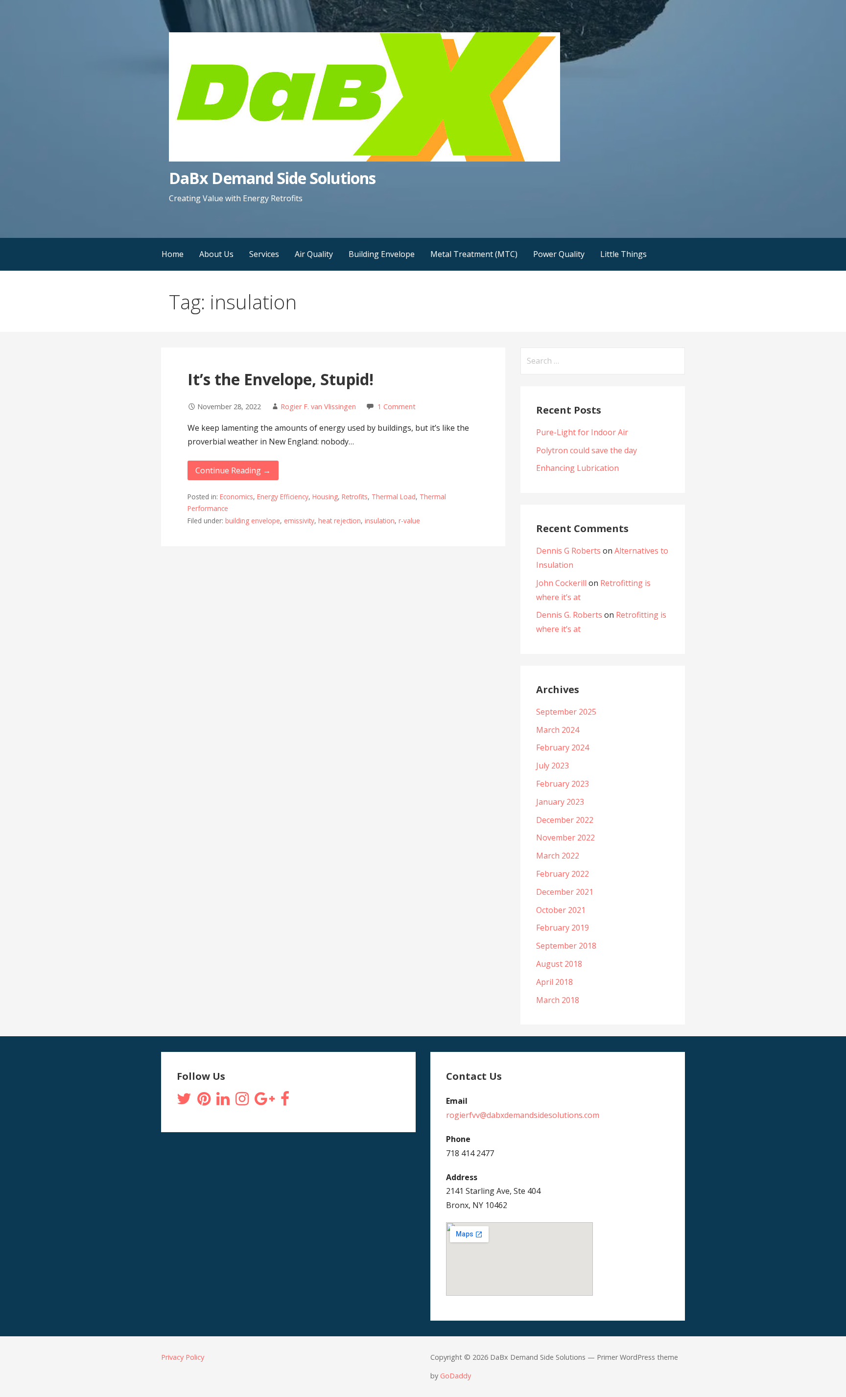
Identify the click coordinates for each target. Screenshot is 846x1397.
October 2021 (561, 910)
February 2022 (562, 873)
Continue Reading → (233, 470)
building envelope (252, 520)
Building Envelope (382, 254)
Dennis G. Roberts (569, 614)
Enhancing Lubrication (577, 468)
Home (173, 254)
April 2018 (554, 982)
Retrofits (355, 496)
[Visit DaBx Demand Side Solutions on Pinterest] (204, 1101)
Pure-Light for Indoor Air (582, 432)
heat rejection (339, 520)
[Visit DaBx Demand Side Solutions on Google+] (265, 1101)
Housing (325, 496)
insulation (380, 520)
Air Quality (314, 254)
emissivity (299, 520)
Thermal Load (394, 496)
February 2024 (562, 747)
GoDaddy (455, 1375)
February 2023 (562, 783)
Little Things (623, 254)
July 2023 (552, 765)
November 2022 (565, 837)
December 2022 (564, 820)
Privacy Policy (182, 1357)
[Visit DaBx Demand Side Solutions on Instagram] (242, 1101)
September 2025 (566, 711)
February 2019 (562, 927)
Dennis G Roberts (568, 550)
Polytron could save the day (586, 450)
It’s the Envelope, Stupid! (281, 379)
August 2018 (559, 963)
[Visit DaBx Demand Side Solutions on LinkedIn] (223, 1101)
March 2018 (557, 1000)
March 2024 (557, 729)
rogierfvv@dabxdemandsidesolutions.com (522, 1115)
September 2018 (566, 945)
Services (264, 254)
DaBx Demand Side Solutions (272, 177)
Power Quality (559, 254)
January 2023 (560, 801)
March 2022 (557, 855)
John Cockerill (561, 583)
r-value (409, 520)
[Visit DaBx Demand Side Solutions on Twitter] (184, 1101)
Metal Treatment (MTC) (473, 254)
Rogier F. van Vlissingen (318, 406)
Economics (236, 496)
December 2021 (564, 891)
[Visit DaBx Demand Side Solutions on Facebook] (285, 1101)
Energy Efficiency (282, 496)
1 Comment (396, 406)
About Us (216, 254)
